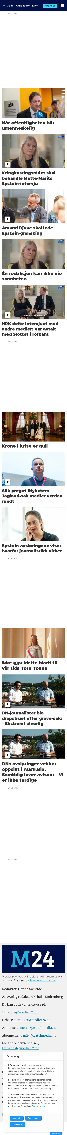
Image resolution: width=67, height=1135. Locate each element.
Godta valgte (33, 1118)
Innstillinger (56, 1133)
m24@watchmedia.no (39, 1035)
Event (36, 5)
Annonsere (23, 5)
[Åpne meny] (62, 6)
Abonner (50, 5)
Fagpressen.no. (39, 1106)
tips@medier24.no (24, 1012)
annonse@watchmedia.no (37, 1028)
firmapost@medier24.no (20, 1048)
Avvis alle (17, 1118)
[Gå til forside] (4, 5)
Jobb (10, 5)
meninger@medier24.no (31, 1020)
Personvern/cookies (42, 980)
